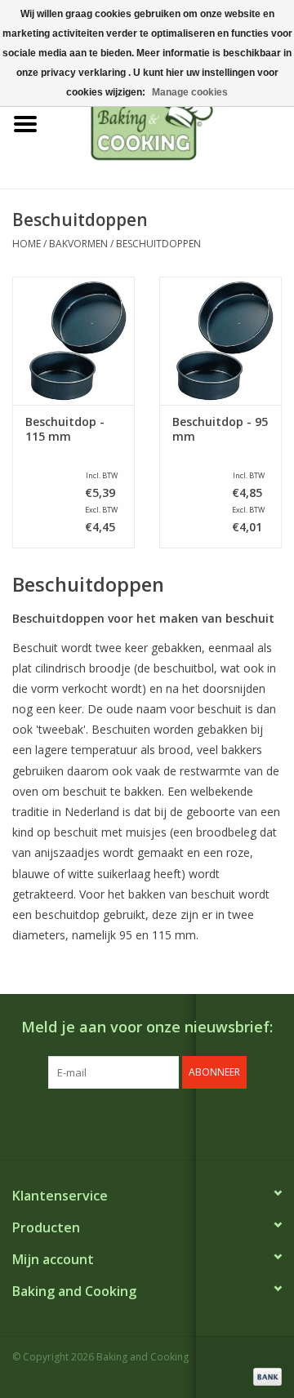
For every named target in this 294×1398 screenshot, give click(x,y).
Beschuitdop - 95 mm (220, 429)
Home (26, 244)
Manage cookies (190, 92)
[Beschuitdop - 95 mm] (220, 341)
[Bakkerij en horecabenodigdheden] (172, 123)
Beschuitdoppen (158, 244)
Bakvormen (78, 244)
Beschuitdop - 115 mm (65, 429)
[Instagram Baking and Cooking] (162, 1122)
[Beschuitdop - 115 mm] (73, 341)
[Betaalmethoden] (264, 1375)
